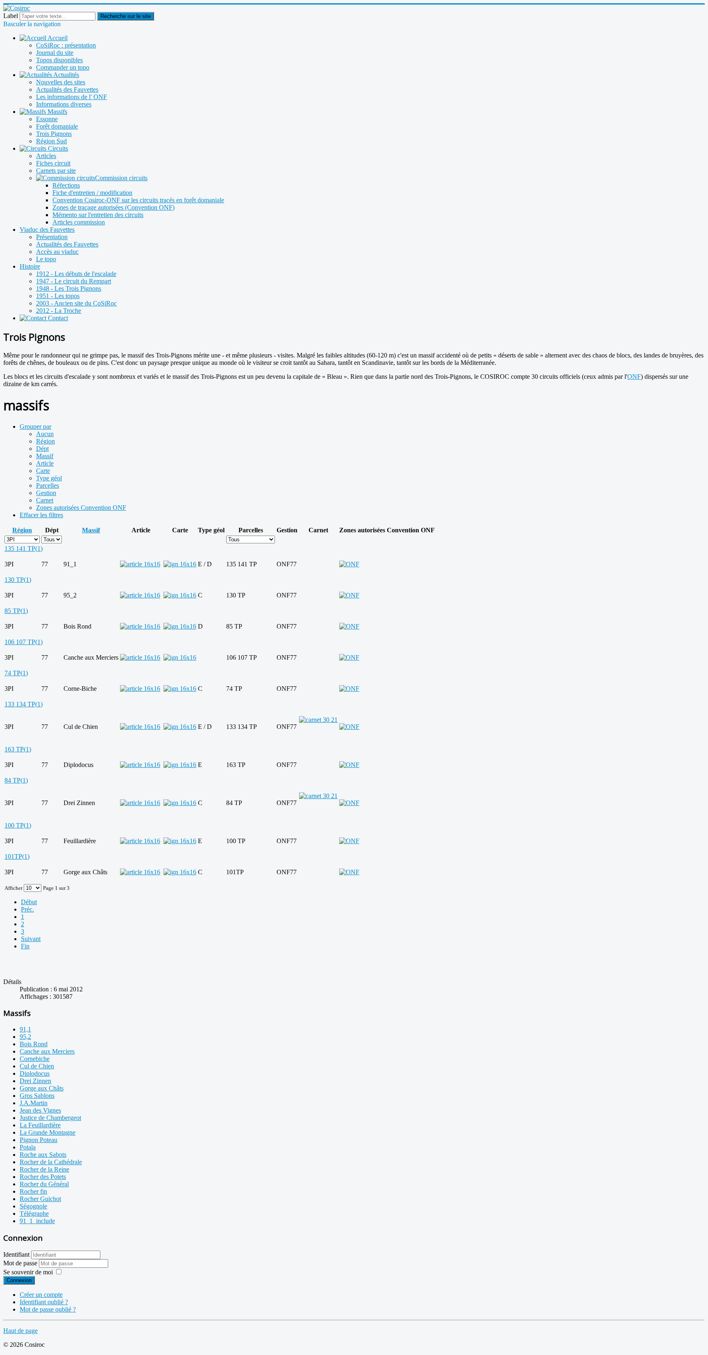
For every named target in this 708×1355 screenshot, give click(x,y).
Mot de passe (21, 1263)
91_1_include (37, 1220)
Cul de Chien (37, 1066)
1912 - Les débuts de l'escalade (76, 273)
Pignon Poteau (38, 1139)
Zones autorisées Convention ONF (81, 507)
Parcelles (47, 485)
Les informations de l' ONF (71, 96)
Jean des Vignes (40, 1110)
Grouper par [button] (35, 426)
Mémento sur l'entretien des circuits (97, 214)
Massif (44, 455)
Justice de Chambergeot (50, 1117)
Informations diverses (63, 104)
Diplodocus (35, 1073)
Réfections (66, 185)
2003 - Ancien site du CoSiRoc (76, 303)
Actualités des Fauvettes (67, 89)
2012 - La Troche (58, 310)
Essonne (47, 118)
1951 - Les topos (57, 295)
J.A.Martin (34, 1102)
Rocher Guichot (40, 1198)
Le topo (46, 259)
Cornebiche (35, 1058)
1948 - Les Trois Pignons (68, 288)
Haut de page (20, 1330)
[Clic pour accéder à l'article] (140, 564)
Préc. (27, 909)
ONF (634, 376)
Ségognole (33, 1206)
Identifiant (16, 1254)
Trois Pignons (54, 133)
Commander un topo (62, 67)
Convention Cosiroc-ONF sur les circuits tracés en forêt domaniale (138, 200)
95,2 (25, 1036)
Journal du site (54, 52)
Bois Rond (34, 1044)
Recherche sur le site (125, 16)
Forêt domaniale (57, 126)
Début (29, 901)
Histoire (30, 266)
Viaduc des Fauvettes (47, 229)
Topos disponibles (59, 60)
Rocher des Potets (43, 1176)
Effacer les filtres (41, 514)
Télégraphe (34, 1213)
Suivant (31, 938)
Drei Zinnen (35, 1080)
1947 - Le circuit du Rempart (73, 281)
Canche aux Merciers (47, 1051)
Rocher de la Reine (44, 1169)
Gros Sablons (37, 1095)
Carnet (44, 500)
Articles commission (78, 222)
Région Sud (51, 141)
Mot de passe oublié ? (48, 1309)
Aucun (45, 433)
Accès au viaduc (57, 251)
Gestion (46, 492)
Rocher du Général (44, 1184)
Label (10, 15)
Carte (43, 470)
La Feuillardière (40, 1125)
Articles (46, 155)
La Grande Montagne (47, 1132)
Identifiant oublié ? (44, 1301)
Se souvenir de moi (28, 1272)
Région (45, 441)
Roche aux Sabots (43, 1154)
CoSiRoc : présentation (66, 45)
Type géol (49, 478)
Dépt (42, 448)
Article (45, 463)
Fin (25, 946)
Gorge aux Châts (42, 1088)
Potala (28, 1147)
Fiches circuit (53, 163)
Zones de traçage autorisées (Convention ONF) (113, 207)
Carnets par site (56, 170)
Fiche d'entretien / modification (92, 192)
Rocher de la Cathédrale (51, 1161)
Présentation (52, 236)
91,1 (25, 1029)
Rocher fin (33, 1191)
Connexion (19, 1280)
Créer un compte (41, 1294)
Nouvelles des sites (60, 82)
